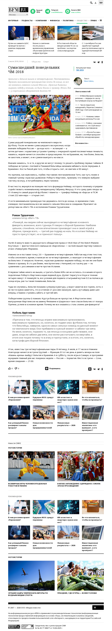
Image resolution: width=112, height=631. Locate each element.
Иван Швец (89, 81)
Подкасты (27, 20)
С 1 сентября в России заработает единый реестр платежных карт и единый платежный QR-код (93, 48)
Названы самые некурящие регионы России (87, 117)
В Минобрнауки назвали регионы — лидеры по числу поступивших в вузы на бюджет (88, 98)
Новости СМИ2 (14, 443)
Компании (41, 20)
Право (94, 20)
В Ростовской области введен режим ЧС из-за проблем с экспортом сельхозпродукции (67, 47)
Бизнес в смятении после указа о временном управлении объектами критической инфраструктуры (43, 48)
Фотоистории (15, 448)
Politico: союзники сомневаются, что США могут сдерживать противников (88, 125)
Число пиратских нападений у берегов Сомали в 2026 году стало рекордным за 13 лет (88, 108)
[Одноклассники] (102, 62)
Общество (82, 20)
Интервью (13, 20)
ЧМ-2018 (79, 70)
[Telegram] (98, 62)
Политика (68, 20)
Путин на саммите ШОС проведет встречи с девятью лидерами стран (18, 47)
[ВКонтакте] (94, 62)
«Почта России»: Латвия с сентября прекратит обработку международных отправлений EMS (88, 136)
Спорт (46, 62)
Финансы (55, 20)
